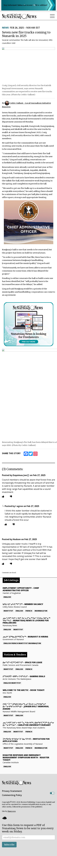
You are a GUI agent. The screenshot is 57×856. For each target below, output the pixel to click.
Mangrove (12, 811)
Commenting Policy (12, 795)
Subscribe (9, 844)
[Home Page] (19, 16)
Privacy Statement (12, 791)
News (5, 27)
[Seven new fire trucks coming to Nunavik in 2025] (28, 65)
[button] (4, 818)
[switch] (52, 793)
